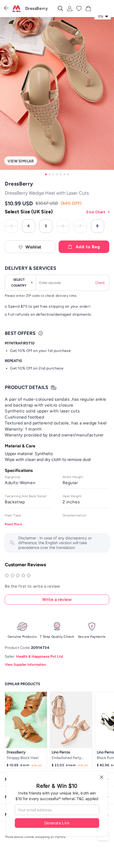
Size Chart (95, 212)
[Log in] (69, 8)
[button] (30, 246)
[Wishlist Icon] (79, 8)
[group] (57, 97)
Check (100, 283)
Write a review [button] (57, 599)
